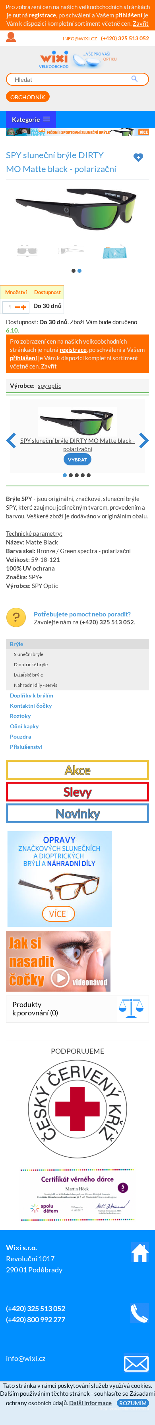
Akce (78, 770)
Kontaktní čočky (31, 705)
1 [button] (74, 271)
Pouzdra (20, 736)
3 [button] (77, 475)
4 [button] (83, 475)
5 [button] (89, 475)
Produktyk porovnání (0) (35, 1008)
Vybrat (77, 460)
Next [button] (144, 440)
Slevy (77, 791)
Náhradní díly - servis (35, 685)
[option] (77, 132)
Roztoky (20, 715)
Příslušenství (26, 746)
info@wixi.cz (80, 39)
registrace (42, 15)
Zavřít (141, 23)
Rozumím (133, 1403)
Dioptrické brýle (31, 664)
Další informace (90, 1402)
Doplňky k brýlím (31, 695)
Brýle (16, 644)
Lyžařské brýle (28, 675)
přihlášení (128, 15)
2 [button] (79, 271)
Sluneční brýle (28, 654)
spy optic (49, 385)
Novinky (78, 813)
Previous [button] (11, 440)
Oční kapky (24, 726)
